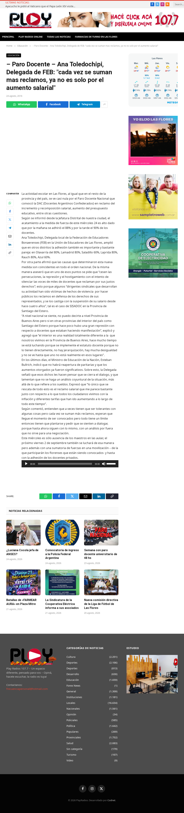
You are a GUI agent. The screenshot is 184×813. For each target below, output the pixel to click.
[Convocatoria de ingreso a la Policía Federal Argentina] (62, 532)
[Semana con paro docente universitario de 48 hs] (101, 532)
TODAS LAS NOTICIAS (59, 36)
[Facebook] (9, 211)
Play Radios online (31, 36)
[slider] (112, 463)
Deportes (71, 662)
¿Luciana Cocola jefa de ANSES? (22, 552)
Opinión (71, 714)
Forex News (73, 685)
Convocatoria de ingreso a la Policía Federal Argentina (62, 554)
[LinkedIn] (9, 244)
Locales (70, 703)
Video (69, 760)
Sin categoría (74, 749)
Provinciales (73, 737)
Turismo (71, 754)
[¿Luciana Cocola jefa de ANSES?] (23, 532)
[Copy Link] (9, 252)
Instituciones (74, 697)
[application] (70, 463)
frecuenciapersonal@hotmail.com (27, 689)
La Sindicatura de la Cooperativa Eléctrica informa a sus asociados (62, 604)
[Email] (9, 236)
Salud (69, 743)
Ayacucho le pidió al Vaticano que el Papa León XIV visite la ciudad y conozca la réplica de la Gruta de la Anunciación (41, 6)
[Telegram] (9, 227)
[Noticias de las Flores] (30, 20)
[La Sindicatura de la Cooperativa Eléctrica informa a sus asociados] (62, 582)
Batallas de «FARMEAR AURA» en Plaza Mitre (21, 602)
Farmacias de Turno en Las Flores (96, 36)
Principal (8, 36)
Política (70, 726)
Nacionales (73, 708)
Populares (72, 731)
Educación (14, 55)
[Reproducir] (26, 464)
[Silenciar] (103, 464)
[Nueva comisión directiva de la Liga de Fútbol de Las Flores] (101, 582)
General (71, 691)
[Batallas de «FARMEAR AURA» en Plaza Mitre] (23, 582)
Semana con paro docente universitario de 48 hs (100, 554)
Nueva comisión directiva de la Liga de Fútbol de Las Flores (101, 604)
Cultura (70, 657)
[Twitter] (9, 219)
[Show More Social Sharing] (104, 104)
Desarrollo (72, 674)
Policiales (72, 720)
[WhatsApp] (9, 203)
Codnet (111, 800)
